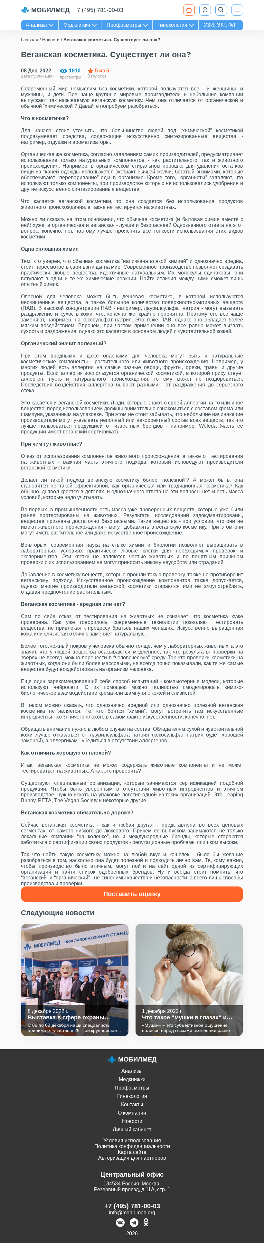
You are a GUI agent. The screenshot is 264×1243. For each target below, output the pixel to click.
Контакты (132, 1104)
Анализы (36, 25)
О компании (132, 1113)
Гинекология (172, 25)
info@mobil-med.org (132, 1212)
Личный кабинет (132, 1129)
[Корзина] (189, 10)
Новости (132, 1121)
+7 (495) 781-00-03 (98, 10)
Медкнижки (76, 25)
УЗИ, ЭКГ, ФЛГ (221, 25)
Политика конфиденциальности (132, 1146)
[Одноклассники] (146, 1223)
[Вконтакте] (120, 1223)
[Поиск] (221, 10)
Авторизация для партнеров (132, 1158)
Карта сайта (132, 1152)
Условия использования (132, 1140)
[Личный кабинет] (205, 10)
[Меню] (237, 10)
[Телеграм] (134, 1223)
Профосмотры (124, 25)
